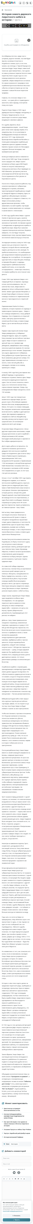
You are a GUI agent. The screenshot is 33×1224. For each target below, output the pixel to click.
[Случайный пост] (27, 3)
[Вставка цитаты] (21, 1178)
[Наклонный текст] (6, 1178)
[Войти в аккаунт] (20, 3)
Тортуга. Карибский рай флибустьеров (17, 1133)
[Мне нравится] (21, 25)
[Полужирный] (3, 1178)
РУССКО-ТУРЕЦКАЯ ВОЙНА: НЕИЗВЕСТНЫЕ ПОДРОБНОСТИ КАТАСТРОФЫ (14, 1116)
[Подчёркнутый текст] (9, 1178)
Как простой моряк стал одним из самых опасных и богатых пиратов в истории (16, 1124)
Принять (17, 1220)
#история (14, 1144)
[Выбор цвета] (18, 1178)
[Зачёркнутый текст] (12, 1178)
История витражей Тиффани (13, 1137)
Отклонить (17, 1215)
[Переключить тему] (30, 3)
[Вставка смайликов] (15, 1178)
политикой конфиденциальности (12, 1211)
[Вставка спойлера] (24, 1178)
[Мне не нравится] (26, 25)
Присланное (8, 10)
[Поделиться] (7, 25)
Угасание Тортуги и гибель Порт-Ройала (17, 1129)
